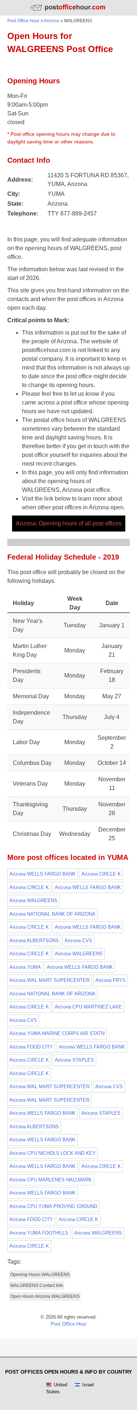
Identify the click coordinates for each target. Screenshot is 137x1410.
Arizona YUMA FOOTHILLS (38, 1233)
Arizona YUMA (25, 967)
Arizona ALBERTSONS (34, 940)
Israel (88, 1384)
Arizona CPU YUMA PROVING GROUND (53, 1206)
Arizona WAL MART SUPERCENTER (49, 980)
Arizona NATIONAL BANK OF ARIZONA (52, 914)
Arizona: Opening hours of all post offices (69, 523)
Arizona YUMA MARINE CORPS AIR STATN (56, 1033)
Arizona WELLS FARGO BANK (42, 874)
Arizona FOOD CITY (31, 1047)
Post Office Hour (23, 20)
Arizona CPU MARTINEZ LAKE (88, 1007)
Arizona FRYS (110, 980)
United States (56, 1388)
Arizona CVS (78, 940)
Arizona (51, 20)
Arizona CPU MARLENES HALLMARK (50, 1179)
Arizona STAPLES (74, 1060)
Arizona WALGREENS (33, 900)
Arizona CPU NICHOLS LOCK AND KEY (52, 1153)
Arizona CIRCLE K (101, 874)
